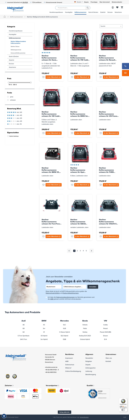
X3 (44, 325)
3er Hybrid (44, 339)
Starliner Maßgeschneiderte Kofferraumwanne (18, 42)
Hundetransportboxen (56, 12)
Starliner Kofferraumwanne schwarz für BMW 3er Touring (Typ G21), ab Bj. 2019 (80, 114)
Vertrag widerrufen (64, 412)
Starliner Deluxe (15, 46)
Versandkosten (84, 417)
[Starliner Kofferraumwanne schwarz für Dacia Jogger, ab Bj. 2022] (52, 41)
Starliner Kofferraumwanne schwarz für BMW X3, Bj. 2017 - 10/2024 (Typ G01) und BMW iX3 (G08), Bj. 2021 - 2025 (51, 170)
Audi (24, 321)
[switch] (123, 410)
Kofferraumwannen (80, 12)
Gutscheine (118, 12)
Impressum (69, 358)
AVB (124, 417)
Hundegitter (68, 12)
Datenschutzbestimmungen (65, 297)
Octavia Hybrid (85, 339)
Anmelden (92, 287)
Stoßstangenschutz (16, 50)
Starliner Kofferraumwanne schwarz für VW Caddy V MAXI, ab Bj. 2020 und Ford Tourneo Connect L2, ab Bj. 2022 (51, 114)
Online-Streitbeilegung (73, 371)
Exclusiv (110, 12)
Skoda (85, 321)
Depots (86, 2)
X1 (44, 332)
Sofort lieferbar (14, 136)
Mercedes (64, 321)
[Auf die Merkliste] (43, 77)
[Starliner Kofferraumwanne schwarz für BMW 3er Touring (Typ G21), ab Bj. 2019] (80, 97)
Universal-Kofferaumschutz (18, 53)
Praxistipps (94, 2)
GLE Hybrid (64, 336)
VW (105, 321)
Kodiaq (85, 332)
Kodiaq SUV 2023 (85, 336)
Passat (105, 328)
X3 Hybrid (44, 336)
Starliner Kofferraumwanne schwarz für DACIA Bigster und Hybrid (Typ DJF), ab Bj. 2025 (80, 222)
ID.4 (105, 339)
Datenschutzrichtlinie (53, 293)
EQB (64, 339)
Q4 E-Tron (23, 339)
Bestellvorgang (90, 374)
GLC (64, 325)
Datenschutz (69, 365)
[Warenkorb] (122, 7)
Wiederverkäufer (117, 2)
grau (11, 97)
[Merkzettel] (117, 7)
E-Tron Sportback (23, 336)
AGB (51, 299)
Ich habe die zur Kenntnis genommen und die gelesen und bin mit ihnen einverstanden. (71, 298)
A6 (23, 325)
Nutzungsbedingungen (71, 293)
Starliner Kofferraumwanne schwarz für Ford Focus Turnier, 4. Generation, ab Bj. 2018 (51, 222)
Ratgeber (88, 361)
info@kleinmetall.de (51, 367)
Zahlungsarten (90, 368)
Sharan (105, 336)
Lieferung (88, 371)
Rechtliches (69, 354)
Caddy (105, 325)
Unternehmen (111, 354)
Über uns (109, 358)
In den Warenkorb (53, 77)
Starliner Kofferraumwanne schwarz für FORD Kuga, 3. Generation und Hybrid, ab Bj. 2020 (109, 170)
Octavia (84, 325)
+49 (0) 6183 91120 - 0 (52, 370)
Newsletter (89, 358)
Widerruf (68, 368)
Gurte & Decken (93, 12)
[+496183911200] (125, 66)
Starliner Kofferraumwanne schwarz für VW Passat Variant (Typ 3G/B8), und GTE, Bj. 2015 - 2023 (108, 114)
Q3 (24, 332)
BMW (44, 321)
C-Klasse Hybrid (64, 332)
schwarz (13, 100)
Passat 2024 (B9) (105, 332)
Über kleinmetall (105, 2)
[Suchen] (87, 8)
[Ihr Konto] (112, 7)
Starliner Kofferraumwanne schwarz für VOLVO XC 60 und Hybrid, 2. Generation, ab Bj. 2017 (108, 222)
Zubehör (102, 12)
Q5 (24, 328)
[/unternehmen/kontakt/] (125, 73)
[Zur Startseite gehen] (15, 9)
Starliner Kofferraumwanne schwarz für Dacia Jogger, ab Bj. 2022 (49, 58)
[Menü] (126, 399)
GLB (64, 328)
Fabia (85, 328)
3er (44, 328)
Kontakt (108, 361)
